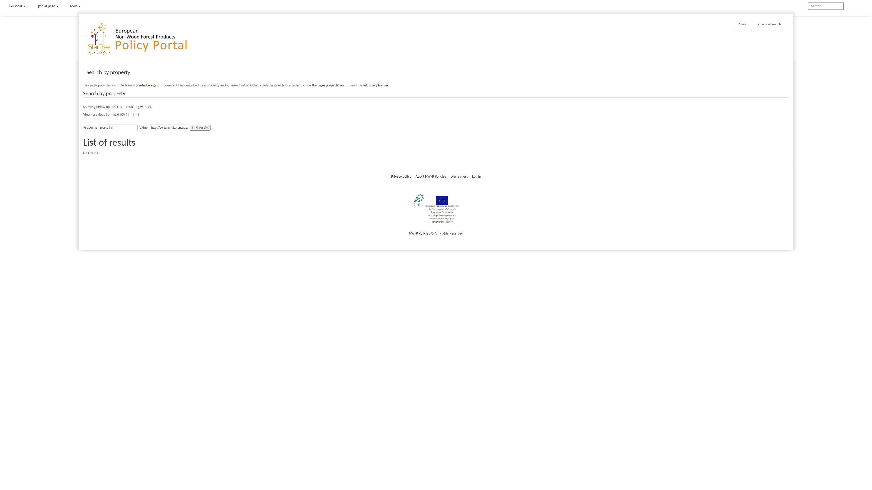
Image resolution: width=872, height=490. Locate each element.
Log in (476, 177)
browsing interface (139, 85)
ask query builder (375, 85)
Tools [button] (74, 6)
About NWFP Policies (431, 177)
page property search (333, 85)
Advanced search (769, 24)
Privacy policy (401, 177)
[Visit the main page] (144, 39)
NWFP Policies (419, 233)
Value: (144, 128)
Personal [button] (16, 6)
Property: (90, 128)
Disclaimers (459, 177)
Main (742, 24)
